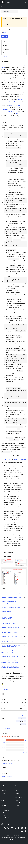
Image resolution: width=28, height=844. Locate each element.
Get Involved (18, 798)
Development (6, 53)
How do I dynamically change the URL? (7, 617)
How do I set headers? (7, 641)
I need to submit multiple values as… (10, 607)
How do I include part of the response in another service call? (10, 661)
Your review (4, 753)
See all (25, 753)
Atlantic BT (7, 689)
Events (16, 800)
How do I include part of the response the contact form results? (10, 667)
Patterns (17, 793)
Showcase (17, 785)
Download (4, 36)
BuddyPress (5, 818)
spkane (6, 694)
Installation (6, 49)
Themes (17, 788)
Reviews (5, 45)
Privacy (3, 793)
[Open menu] (25, 2)
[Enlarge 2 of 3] (24, 560)
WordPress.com (6, 810)
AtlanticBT (4, 109)
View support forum (6, 763)
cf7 (18, 718)
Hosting (3, 790)
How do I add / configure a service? (11, 597)
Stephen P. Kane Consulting (8, 111)
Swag (17, 805)
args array (13, 248)
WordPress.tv (5, 805)
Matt (3, 812)
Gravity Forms (17, 65)
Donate (17, 803)
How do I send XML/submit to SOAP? (11, 636)
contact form (23, 718)
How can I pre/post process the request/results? (8, 602)
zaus (4, 32)
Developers (4, 803)
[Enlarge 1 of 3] (11, 560)
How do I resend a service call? (9, 656)
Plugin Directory (5, 6)
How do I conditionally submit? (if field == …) (7, 651)
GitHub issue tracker (21, 113)
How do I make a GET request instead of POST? (8, 612)
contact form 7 (20, 721)
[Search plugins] (16, 11)
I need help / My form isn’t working (10, 593)
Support (5, 56)
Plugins (16, 790)
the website (8, 459)
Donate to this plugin (6, 776)
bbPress (4, 815)
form (25, 721)
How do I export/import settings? (10, 627)
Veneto (7, 824)
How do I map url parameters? (9, 632)
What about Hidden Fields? (8, 623)
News (2, 788)
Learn (2, 798)
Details (5, 41)
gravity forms (23, 724)
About (3, 785)
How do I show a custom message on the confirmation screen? (10, 646)
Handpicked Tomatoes (19, 459)
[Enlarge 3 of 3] (24, 569)
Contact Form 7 (9, 65)
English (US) (24, 715)
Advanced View (5, 728)
